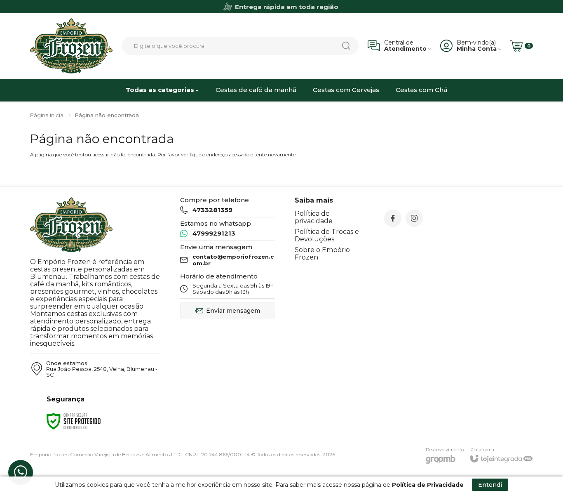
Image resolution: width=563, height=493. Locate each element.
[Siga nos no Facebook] (392, 218)
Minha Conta (477, 49)
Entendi (490, 484)
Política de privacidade (314, 217)
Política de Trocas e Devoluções (327, 235)
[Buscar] (346, 46)
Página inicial (47, 115)
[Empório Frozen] (71, 45)
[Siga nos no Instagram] (414, 218)
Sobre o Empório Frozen (322, 253)
